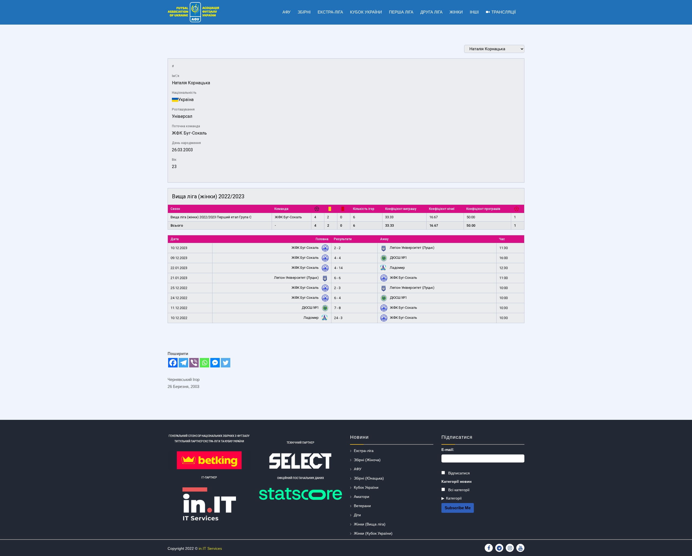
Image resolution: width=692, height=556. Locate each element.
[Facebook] (173, 362)
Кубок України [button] (366, 12)
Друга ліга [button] (431, 12)
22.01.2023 (179, 268)
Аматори (361, 496)
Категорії (454, 498)
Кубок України (366, 487)
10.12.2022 (179, 318)
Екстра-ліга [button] (330, 12)
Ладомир (397, 268)
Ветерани (362, 506)
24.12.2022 (179, 298)
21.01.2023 (179, 278)
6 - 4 (337, 298)
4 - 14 (338, 268)
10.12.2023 (179, 248)
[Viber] (194, 362)
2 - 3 (337, 288)
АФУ (357, 469)
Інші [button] (474, 12)
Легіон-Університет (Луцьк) (411, 248)
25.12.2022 (179, 288)
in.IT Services (210, 548)
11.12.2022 (179, 308)
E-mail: (447, 449)
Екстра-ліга (364, 450)
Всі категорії (458, 490)
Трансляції (503, 12)
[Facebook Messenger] (215, 362)
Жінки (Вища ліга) (369, 524)
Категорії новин (456, 481)
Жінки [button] (456, 12)
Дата (175, 239)
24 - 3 (338, 318)
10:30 (503, 308)
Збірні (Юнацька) (369, 478)
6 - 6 (337, 278)
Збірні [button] (304, 12)
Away (384, 239)
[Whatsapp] (204, 362)
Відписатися (458, 473)
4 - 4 (337, 258)
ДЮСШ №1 (398, 258)
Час (502, 239)
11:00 (503, 278)
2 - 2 (337, 248)
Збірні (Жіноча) (367, 460)
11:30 (503, 248)
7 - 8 (337, 308)
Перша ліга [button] (401, 12)
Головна (322, 239)
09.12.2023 (179, 258)
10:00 (503, 288)
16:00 (503, 258)
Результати (343, 239)
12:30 (503, 268)
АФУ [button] (286, 12)
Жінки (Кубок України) (373, 533)
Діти (357, 515)
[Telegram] (183, 362)
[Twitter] (225, 362)
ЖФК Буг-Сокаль (189, 133)
